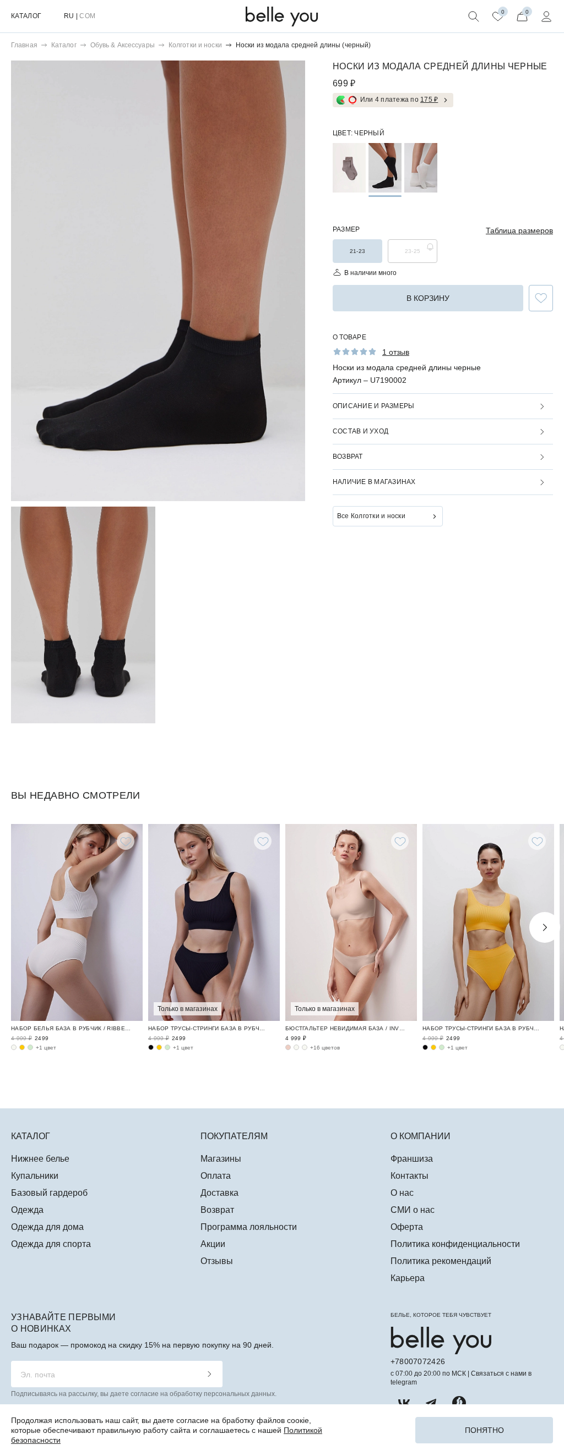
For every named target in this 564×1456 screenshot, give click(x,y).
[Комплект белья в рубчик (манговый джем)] (22, 1047)
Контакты (410, 1175)
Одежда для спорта (51, 1244)
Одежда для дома (47, 1227)
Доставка (219, 1192)
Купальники (34, 1175)
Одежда (27, 1210)
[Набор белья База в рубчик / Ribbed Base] (77, 922)
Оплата (215, 1175)
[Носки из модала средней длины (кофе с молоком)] (349, 168)
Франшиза (412, 1158)
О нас (402, 1192)
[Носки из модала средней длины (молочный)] (420, 168)
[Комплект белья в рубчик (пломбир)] (14, 1047)
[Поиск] (473, 16)
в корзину (427, 298)
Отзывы (216, 1261)
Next (544, 927)
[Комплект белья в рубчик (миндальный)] (30, 1047)
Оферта (407, 1227)
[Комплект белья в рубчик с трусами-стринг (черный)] (151, 1047)
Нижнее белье (40, 1158)
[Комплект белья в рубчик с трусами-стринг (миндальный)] (167, 1047)
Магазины (220, 1158)
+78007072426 (418, 1361)
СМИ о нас (413, 1210)
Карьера (408, 1278)
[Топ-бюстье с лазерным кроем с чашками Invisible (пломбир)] (296, 1047)
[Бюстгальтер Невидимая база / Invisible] (351, 922)
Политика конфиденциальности (455, 1244)
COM (87, 16)
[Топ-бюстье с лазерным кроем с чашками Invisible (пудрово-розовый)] (288, 1047)
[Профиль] (546, 16)
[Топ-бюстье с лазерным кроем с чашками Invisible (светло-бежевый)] (304, 1047)
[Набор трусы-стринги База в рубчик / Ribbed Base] (214, 922)
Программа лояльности (248, 1227)
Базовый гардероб (49, 1192)
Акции (212, 1244)
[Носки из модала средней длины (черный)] (385, 168)
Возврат (217, 1210)
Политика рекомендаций (441, 1261)
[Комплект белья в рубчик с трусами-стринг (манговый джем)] (159, 1047)
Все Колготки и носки (371, 516)
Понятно (484, 1430)
